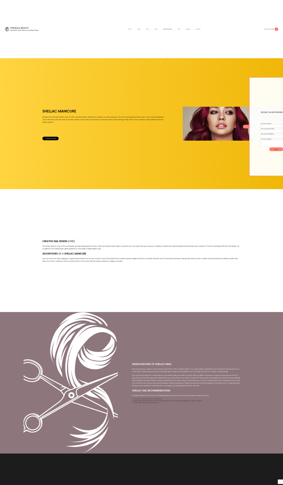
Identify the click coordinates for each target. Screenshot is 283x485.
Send (264, 149)
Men (156, 29)
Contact (198, 29)
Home (129, 29)
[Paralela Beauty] (7, 29)
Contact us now (50, 138)
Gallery (188, 29)
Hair (147, 29)
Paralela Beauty (19, 28)
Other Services (167, 29)
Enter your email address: (255, 134)
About (139, 29)
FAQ (179, 29)
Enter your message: (254, 139)
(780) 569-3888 (269, 29)
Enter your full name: (254, 124)
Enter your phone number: (255, 129)
